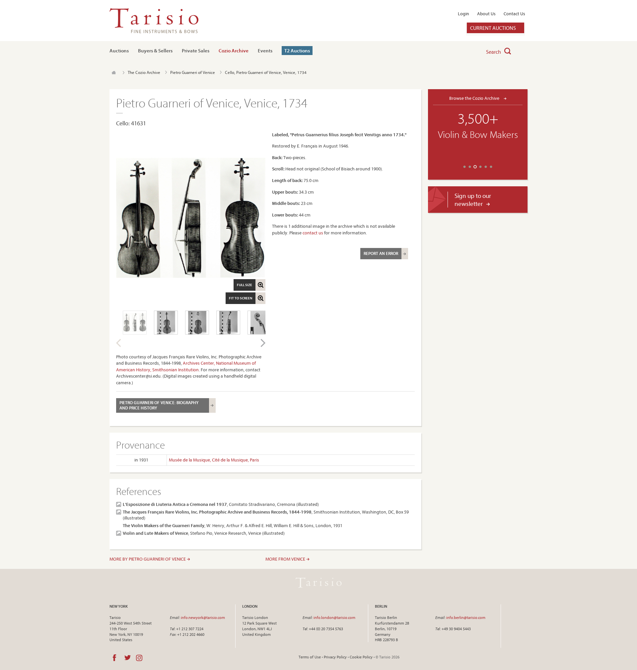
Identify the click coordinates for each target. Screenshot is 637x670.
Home (113, 72)
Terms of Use (310, 656)
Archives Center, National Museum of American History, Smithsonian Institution (186, 366)
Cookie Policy (361, 656)
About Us (486, 14)
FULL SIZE (244, 284)
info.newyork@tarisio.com (203, 617)
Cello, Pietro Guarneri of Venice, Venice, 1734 (266, 72)
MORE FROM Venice (285, 559)
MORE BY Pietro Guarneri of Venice (148, 559)
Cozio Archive (233, 50)
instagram (139, 657)
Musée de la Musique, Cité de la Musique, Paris (214, 460)
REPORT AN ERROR (381, 253)
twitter (127, 657)
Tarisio (318, 582)
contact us (313, 233)
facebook (114, 657)
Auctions (119, 50)
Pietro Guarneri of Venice (192, 72)
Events (265, 50)
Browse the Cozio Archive (474, 98)
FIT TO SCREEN (240, 298)
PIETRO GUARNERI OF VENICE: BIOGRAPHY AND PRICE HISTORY (158, 405)
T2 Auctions (297, 50)
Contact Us (514, 14)
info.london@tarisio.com (334, 617)
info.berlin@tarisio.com (465, 617)
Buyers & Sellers (155, 50)
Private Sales (195, 50)
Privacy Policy (335, 656)
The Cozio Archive (144, 72)
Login (463, 14)
